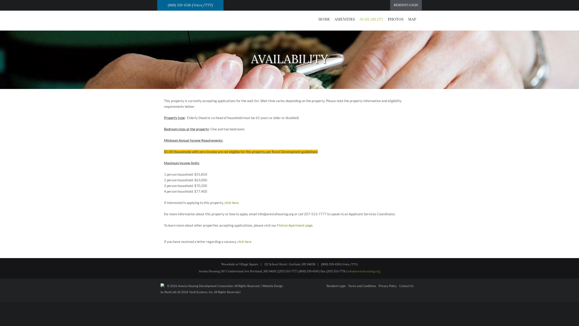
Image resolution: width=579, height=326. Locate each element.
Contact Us (406, 286)
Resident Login (336, 286)
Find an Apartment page (295, 225)
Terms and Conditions (362, 286)
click (227, 203)
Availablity (371, 19)
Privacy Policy (388, 286)
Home (324, 19)
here (235, 203)
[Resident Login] (406, 5)
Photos (395, 19)
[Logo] (183, 20)
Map (412, 19)
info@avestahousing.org (363, 271)
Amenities (345, 19)
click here (244, 242)
